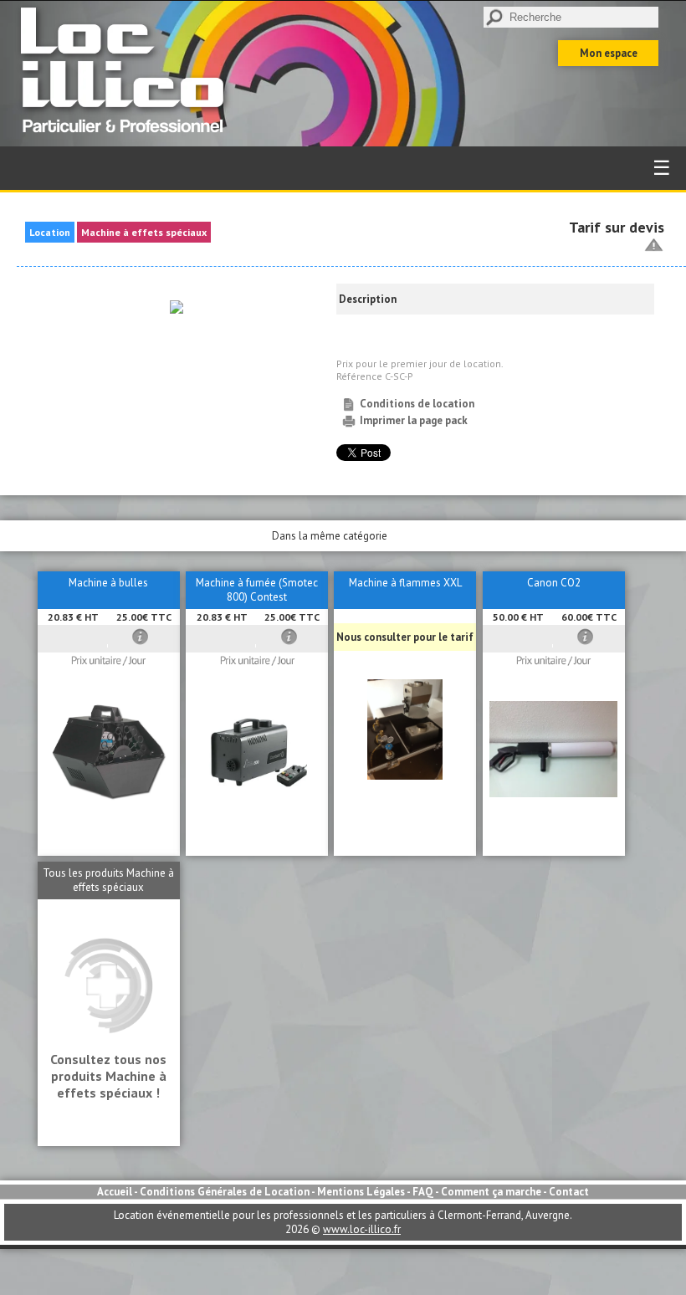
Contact (569, 1192)
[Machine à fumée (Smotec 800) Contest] (257, 798)
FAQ (422, 1192)
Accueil (114, 1192)
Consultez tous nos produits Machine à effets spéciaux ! (108, 1076)
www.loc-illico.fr (362, 1229)
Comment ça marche (491, 1192)
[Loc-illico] (126, 139)
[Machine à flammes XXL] (405, 776)
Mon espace (608, 53)
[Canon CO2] (553, 793)
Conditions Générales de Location (225, 1192)
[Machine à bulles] (108, 798)
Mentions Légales (361, 1192)
